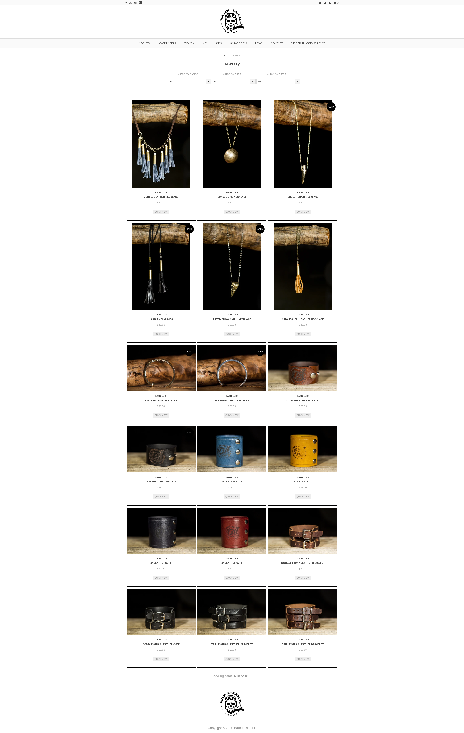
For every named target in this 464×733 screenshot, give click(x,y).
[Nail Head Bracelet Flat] (161, 368)
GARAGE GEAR (238, 43)
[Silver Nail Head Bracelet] (231, 368)
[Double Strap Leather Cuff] (161, 612)
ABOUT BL (145, 43)
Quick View (161, 212)
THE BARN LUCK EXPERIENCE (308, 43)
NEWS (259, 43)
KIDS (219, 43)
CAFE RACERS (167, 43)
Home (225, 56)
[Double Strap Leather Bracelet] (302, 531)
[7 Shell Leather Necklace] (161, 144)
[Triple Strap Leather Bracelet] (231, 612)
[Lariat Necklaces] (161, 266)
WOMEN (189, 43)
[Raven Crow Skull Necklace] (231, 266)
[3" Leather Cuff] (231, 449)
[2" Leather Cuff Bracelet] (302, 368)
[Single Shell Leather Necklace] (302, 266)
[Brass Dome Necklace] (231, 144)
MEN (205, 43)
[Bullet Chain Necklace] (302, 144)
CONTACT (277, 43)
